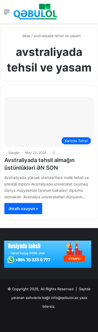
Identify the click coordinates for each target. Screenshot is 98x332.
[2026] (35, 11)
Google (13, 153)
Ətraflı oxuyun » (23, 208)
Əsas (25, 36)
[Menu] (7, 14)
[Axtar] (91, 14)
